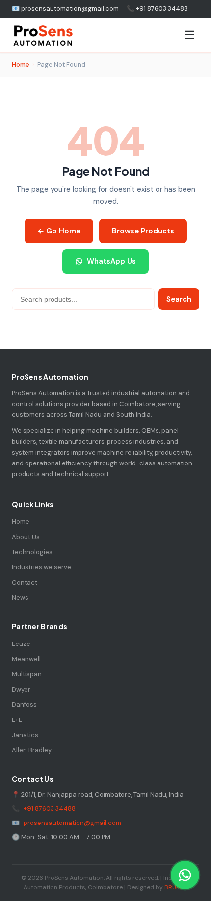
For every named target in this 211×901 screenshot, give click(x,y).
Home (20, 64)
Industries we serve (41, 567)
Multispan (27, 674)
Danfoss (24, 704)
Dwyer (21, 689)
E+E (17, 720)
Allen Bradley (32, 750)
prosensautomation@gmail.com (72, 823)
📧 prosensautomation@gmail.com (65, 8)
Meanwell (26, 659)
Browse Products (143, 231)
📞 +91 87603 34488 (157, 8)
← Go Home (58, 231)
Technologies (32, 552)
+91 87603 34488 (50, 808)
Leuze (21, 644)
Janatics (25, 735)
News (20, 597)
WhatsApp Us (111, 261)
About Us (26, 537)
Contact (24, 582)
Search (178, 299)
